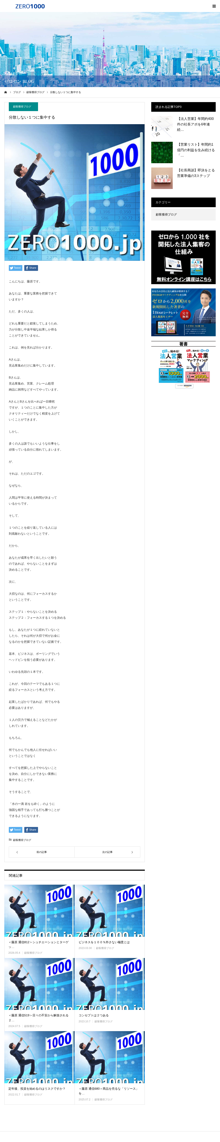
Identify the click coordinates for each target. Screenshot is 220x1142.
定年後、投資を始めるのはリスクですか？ (37, 1088)
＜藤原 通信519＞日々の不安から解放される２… (38, 1018)
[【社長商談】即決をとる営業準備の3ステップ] (162, 178)
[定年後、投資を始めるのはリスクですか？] (39, 1057)
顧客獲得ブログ (22, 106)
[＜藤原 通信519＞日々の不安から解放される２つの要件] (39, 984)
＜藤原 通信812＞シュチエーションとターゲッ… (38, 944)
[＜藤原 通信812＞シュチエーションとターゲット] (39, 911)
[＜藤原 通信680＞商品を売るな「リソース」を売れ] (110, 1057)
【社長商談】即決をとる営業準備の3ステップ (196, 173)
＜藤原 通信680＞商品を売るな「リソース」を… (109, 1091)
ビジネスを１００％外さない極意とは (104, 942)
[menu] (214, 6)
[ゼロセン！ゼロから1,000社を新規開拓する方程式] (30, 6)
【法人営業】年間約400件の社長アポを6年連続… (195, 124)
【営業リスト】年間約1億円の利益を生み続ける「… (196, 150)
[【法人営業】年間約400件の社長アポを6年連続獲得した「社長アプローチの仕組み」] (162, 126)
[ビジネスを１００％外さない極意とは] (110, 911)
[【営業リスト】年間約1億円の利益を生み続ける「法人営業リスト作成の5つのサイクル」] (162, 152)
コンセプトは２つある (94, 1015)
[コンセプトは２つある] (110, 984)
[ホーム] (5, 92)
